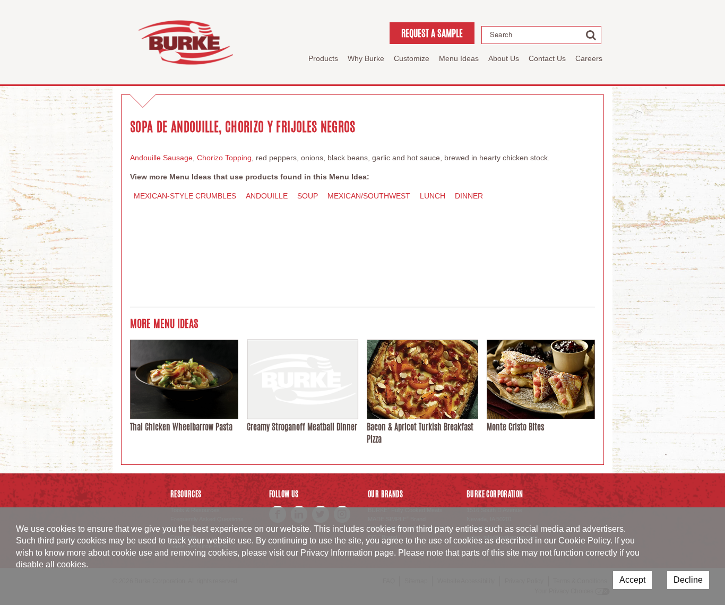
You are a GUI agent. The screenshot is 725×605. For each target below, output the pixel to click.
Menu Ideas (459, 58)
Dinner (469, 196)
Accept (632, 579)
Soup (307, 196)
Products (323, 58)
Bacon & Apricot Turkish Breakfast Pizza (420, 433)
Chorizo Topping (224, 157)
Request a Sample (432, 33)
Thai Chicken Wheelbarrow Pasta (181, 427)
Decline (688, 579)
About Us (503, 58)
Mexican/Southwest (368, 196)
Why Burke (366, 58)
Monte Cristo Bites (515, 427)
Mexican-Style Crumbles (185, 196)
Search (501, 34)
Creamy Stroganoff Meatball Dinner (302, 427)
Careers (588, 58)
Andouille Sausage (161, 157)
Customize (411, 58)
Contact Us (547, 58)
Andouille (267, 196)
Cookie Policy (584, 540)
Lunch (432, 196)
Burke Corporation (185, 42)
